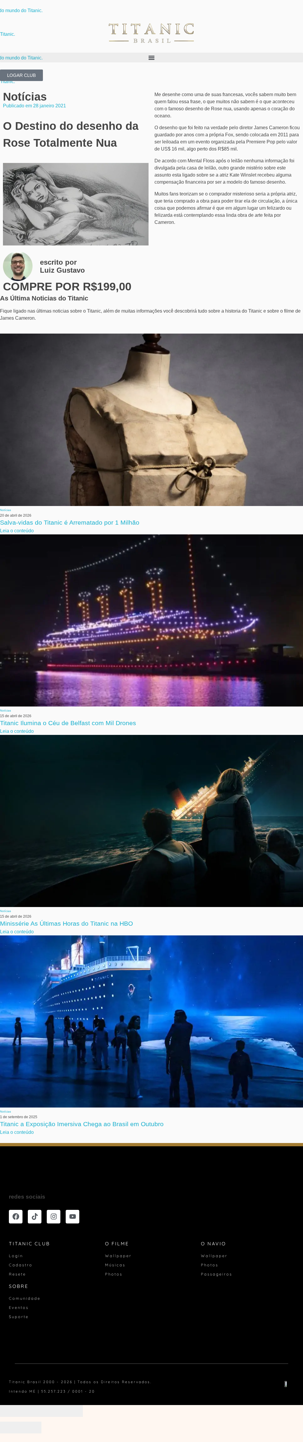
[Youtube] (72, 1216)
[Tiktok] (34, 1216)
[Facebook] (15, 1216)
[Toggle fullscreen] (51, 1411)
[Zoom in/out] (72, 1411)
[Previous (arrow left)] (10, 1427)
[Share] (31, 1411)
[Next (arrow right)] (31, 1427)
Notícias (25, 96)
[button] (151, 57)
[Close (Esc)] (10, 1411)
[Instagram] (53, 1216)
